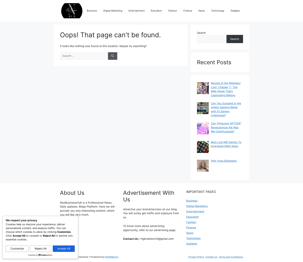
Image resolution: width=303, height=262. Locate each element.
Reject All (41, 248)
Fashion (172, 10)
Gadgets (235, 10)
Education (156, 10)
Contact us (211, 256)
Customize (17, 248)
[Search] (112, 56)
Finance (187, 10)
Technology (217, 10)
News (202, 10)
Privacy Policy (196, 256)
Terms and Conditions (230, 256)
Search (201, 32)
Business (92, 10)
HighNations (111, 256)
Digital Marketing (112, 10)
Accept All (63, 248)
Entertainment (137, 10)
